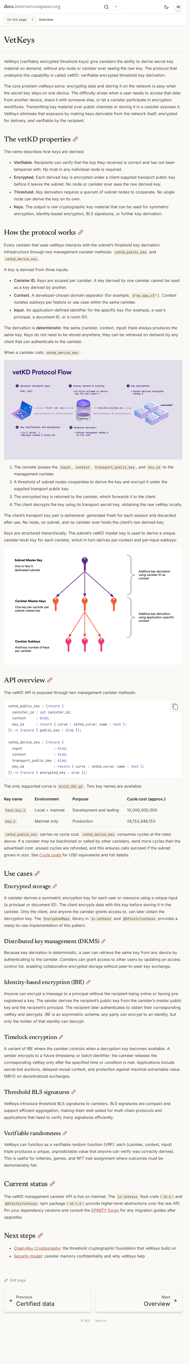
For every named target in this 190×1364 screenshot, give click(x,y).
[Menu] (178, 7)
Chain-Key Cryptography (37, 1248)
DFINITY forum (105, 1210)
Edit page (18, 1280)
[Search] (106, 7)
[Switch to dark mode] (166, 7)
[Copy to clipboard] (175, 707)
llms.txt (100, 1321)
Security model (28, 1256)
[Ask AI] (116, 7)
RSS (87, 1321)
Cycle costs (50, 854)
